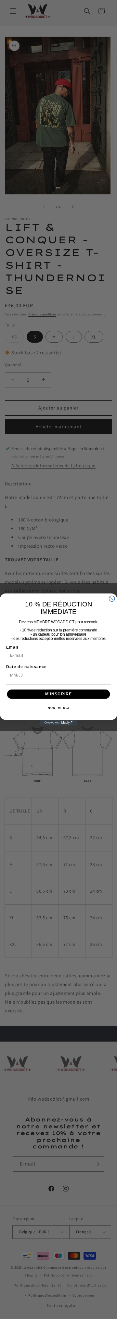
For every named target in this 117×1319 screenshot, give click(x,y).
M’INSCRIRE (58, 694)
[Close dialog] (112, 598)
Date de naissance (26, 667)
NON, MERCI (58, 708)
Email (12, 647)
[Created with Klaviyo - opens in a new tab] (58, 723)
